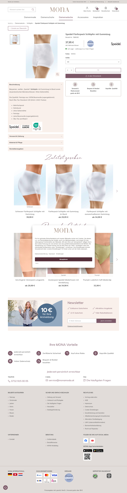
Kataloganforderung (53, 410)
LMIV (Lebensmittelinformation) (95, 422)
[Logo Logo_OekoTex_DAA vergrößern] (37, 126)
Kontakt (12, 439)
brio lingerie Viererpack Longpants (30, 280)
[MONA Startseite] (59, 9)
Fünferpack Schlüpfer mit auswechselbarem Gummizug (97, 212)
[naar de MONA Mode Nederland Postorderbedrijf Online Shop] (20, 474)
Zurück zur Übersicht (18, 28)
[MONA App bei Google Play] (98, 451)
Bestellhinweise (52, 442)
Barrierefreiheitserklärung (93, 425)
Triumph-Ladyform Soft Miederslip (97, 280)
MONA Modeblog (52, 446)
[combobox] (22, 9)
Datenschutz (89, 407)
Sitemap (12, 397)
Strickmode (13, 400)
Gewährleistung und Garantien (94, 413)
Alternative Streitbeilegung (93, 419)
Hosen (12, 410)
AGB (86, 400)
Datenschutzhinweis (75, 326)
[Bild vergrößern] (58, 74)
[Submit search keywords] (33, 9)
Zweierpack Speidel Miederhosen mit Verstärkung (63, 281)
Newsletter (50, 407)
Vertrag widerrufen (91, 397)
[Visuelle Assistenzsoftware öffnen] (108, 475)
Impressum (88, 403)
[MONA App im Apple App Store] (87, 450)
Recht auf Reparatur (91, 429)
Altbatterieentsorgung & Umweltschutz (97, 416)
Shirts (11, 407)
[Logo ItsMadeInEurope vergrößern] (26, 126)
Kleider (12, 416)
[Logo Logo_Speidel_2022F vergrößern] (116, 44)
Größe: (67, 58)
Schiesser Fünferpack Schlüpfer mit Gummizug (29, 212)
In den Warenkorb (94, 76)
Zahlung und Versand (54, 397)
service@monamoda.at (61, 380)
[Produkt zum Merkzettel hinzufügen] (98, 70)
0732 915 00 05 (19, 380)
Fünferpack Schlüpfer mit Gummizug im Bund (63, 212)
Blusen (12, 413)
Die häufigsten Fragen (99, 380)
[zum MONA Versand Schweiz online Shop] (15, 474)
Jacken (12, 403)
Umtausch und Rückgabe (55, 400)
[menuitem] (30, 17)
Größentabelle (51, 439)
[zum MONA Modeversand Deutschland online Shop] (10, 474)
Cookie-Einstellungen (91, 410)
